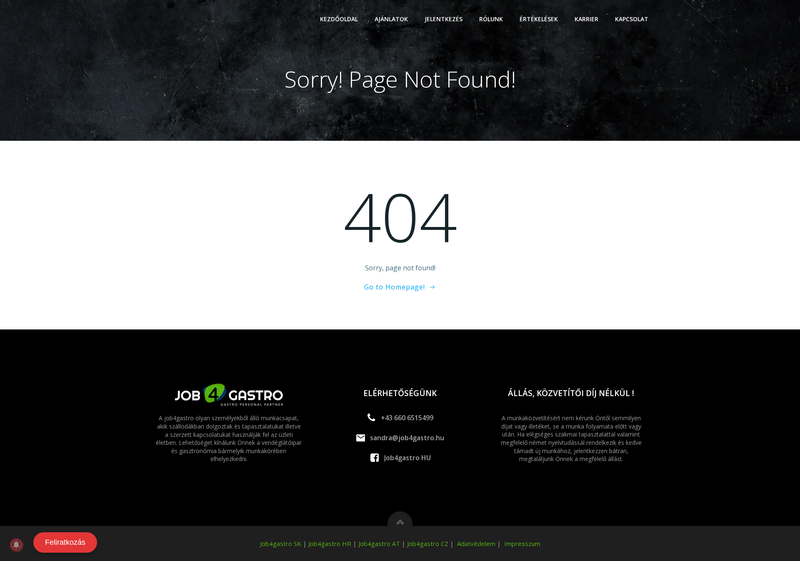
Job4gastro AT (379, 543)
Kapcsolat (631, 19)
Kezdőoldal (339, 19)
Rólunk (491, 19)
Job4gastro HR (329, 543)
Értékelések (539, 19)
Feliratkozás (65, 542)
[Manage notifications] (16, 544)
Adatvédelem (476, 543)
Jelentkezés (443, 19)
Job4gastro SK (280, 543)
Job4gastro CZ (427, 543)
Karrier (586, 19)
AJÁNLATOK (391, 19)
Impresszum (522, 543)
